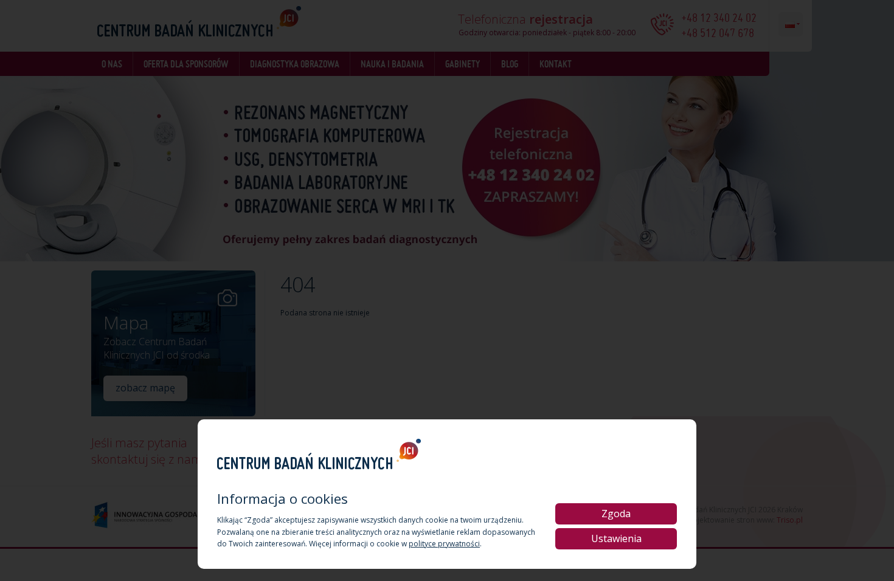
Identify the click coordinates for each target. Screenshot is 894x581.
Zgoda (616, 513)
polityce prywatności (444, 543)
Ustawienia (616, 538)
